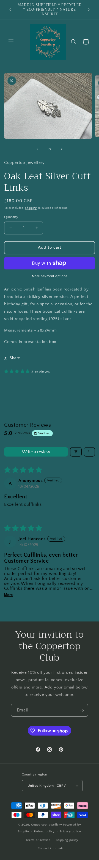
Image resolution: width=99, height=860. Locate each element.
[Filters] (76, 452)
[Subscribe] (82, 710)
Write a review (36, 451)
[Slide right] (62, 149)
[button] (11, 42)
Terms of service (38, 840)
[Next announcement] (89, 10)
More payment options (49, 276)
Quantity (11, 217)
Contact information (52, 848)
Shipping (31, 208)
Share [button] (15, 358)
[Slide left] (37, 149)
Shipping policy (67, 840)
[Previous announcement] (10, 10)
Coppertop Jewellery (47, 824)
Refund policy (44, 831)
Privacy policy (70, 831)
